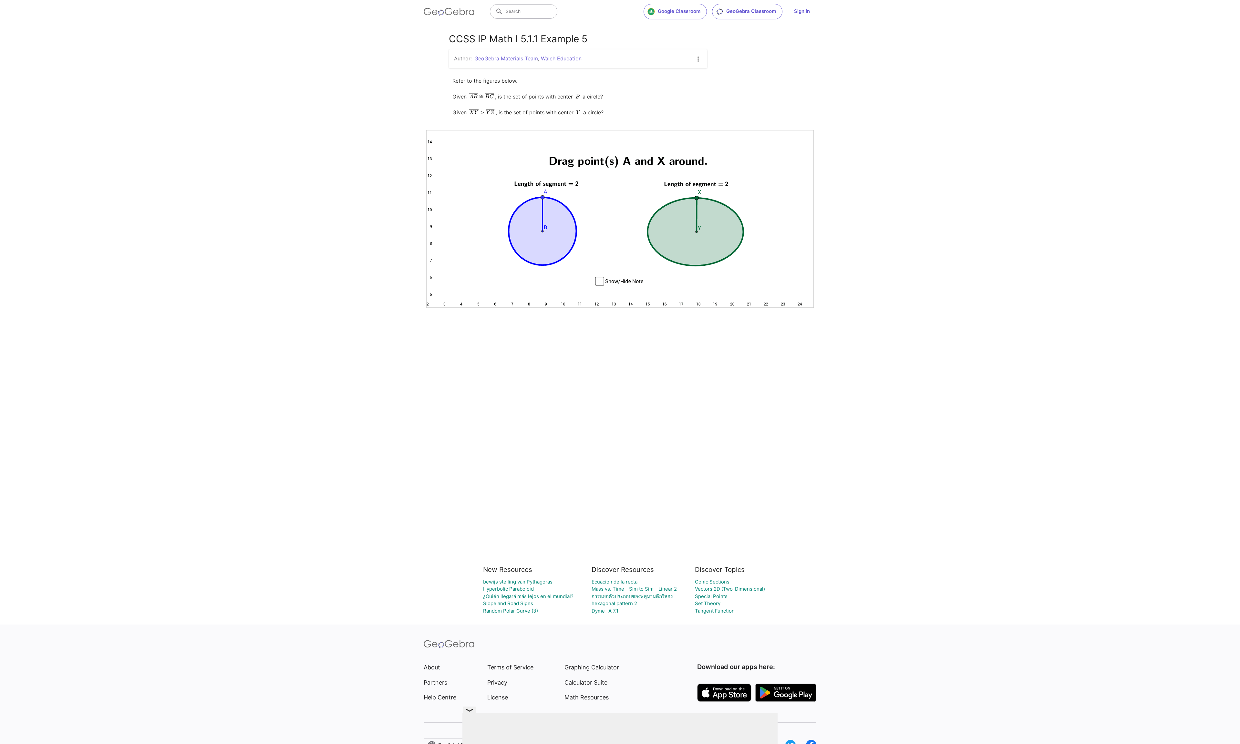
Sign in (802, 11)
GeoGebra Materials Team (506, 58)
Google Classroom (679, 11)
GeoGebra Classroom (751, 11)
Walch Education (561, 58)
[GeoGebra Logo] (449, 12)
